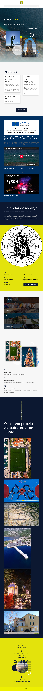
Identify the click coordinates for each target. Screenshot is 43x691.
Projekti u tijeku (8, 372)
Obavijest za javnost (10, 97)
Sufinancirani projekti (9, 389)
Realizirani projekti (9, 381)
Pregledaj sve (21, 109)
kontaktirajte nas (32, 28)
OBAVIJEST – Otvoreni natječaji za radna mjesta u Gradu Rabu (29, 80)
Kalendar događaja (30, 284)
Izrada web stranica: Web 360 (21, 688)
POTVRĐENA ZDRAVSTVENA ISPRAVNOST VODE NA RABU (11, 79)
